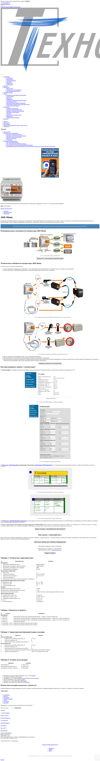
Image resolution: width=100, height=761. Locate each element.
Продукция (6, 87)
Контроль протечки (11, 138)
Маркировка (9, 116)
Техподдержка (9, 7)
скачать (33, 675)
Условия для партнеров (12, 108)
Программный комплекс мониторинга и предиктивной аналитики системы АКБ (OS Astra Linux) (30, 146)
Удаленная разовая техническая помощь (16, 100)
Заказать (3, 208)
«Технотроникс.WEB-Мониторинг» (43, 465)
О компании (7, 76)
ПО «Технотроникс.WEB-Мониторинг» (16, 143)
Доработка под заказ (11, 101)
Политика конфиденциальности (50, 744)
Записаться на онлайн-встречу (14, 115)
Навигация (3, 129)
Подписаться (18, 707)
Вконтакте (51, 748)
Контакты (6, 119)
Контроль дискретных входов (13, 137)
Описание (6, 211)
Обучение (8, 97)
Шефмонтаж (9, 99)
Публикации (9, 84)
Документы (6, 213)
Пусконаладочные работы (12, 105)
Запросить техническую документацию (50, 258)
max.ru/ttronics (4, 730)
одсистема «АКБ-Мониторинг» (11, 465)
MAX (50, 751)
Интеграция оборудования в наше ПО (15, 103)
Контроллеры (9, 88)
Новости (6, 86)
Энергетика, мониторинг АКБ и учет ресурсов (15, 125)
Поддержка (6, 107)
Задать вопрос (8, 208)
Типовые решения (8, 92)
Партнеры (8, 82)
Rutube (50, 749)
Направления (9, 79)
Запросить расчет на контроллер (50, 363)
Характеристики (8, 212)
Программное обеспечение (13, 91)
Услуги (5, 93)
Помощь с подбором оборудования (15, 111)
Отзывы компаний (11, 80)
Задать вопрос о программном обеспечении (50, 529)
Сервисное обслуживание (12, 117)
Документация (16, 7)
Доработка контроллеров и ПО (14, 109)
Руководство (9, 83)
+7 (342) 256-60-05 (5, 2)
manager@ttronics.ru (5, 4)
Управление (9, 139)
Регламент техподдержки (12, 112)
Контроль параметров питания (14, 134)
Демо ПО (3, 7)
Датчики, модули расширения (13, 90)
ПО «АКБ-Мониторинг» (12, 142)
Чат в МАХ (3, 725)
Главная (5, 121)
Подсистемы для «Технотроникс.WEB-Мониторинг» (19, 145)
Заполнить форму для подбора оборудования (50, 542)
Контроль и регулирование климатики (16, 135)
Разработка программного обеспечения (16, 95)
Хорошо (27, 1)
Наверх (2, 759)
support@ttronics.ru (5, 723)
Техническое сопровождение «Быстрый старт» (18, 104)
